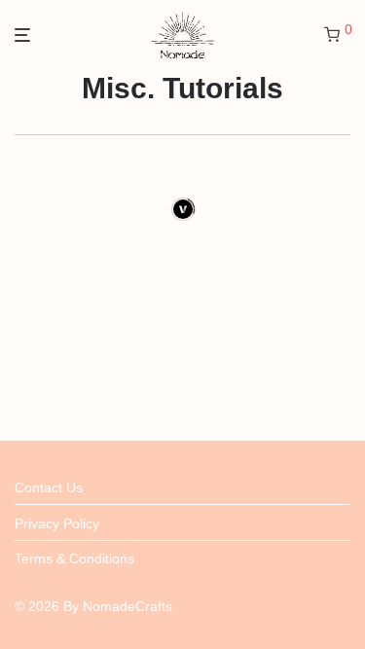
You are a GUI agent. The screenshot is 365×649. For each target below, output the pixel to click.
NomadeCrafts (127, 606)
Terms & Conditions (74, 558)
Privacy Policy (57, 523)
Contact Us (49, 487)
